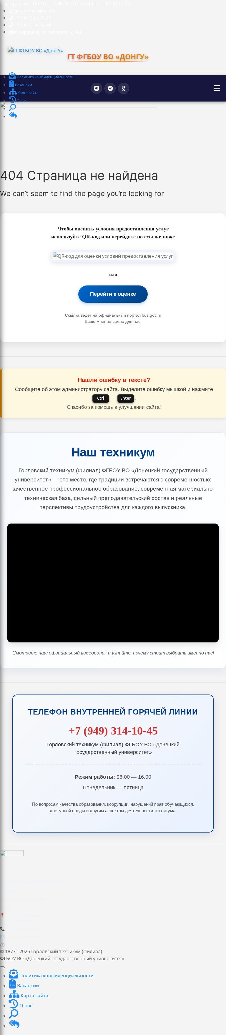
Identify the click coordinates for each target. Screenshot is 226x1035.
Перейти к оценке (113, 294)
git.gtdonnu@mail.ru (27, 936)
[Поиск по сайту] (12, 108)
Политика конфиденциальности (32, 881)
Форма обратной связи (23, 899)
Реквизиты (11, 890)
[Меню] (217, 88)
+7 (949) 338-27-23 (24, 928)
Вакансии (27, 985)
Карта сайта (33, 995)
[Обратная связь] (13, 116)
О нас (5, 908)
